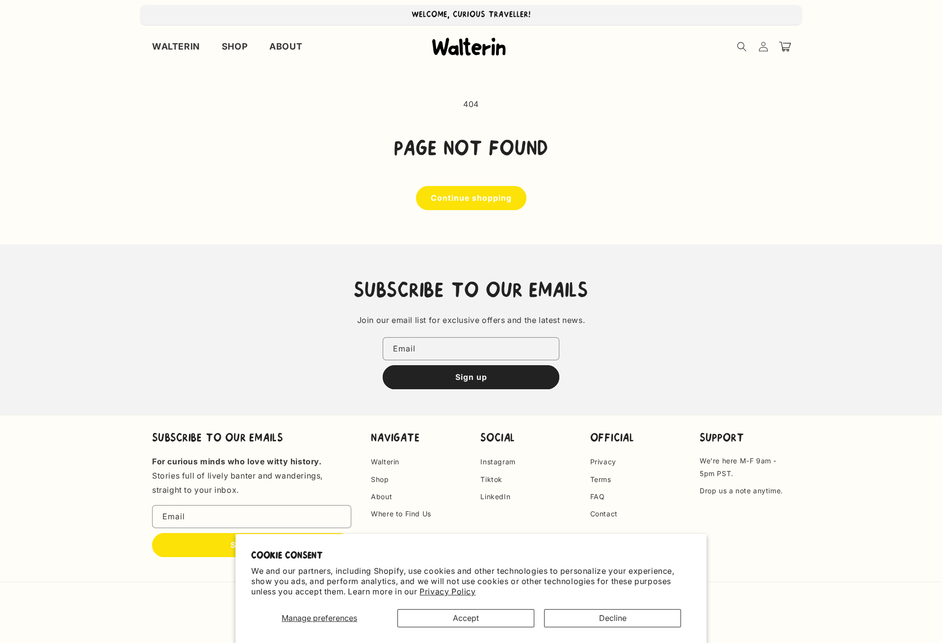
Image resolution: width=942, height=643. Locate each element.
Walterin (385, 461)
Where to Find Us (401, 513)
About (381, 496)
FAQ (597, 496)
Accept (466, 618)
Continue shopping (471, 198)
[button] (742, 46)
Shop (380, 479)
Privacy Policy (447, 591)
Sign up (471, 377)
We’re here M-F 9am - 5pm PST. (738, 466)
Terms (600, 479)
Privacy (603, 461)
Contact (604, 513)
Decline (613, 618)
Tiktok (491, 479)
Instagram (497, 461)
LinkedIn (495, 496)
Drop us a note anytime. (741, 490)
